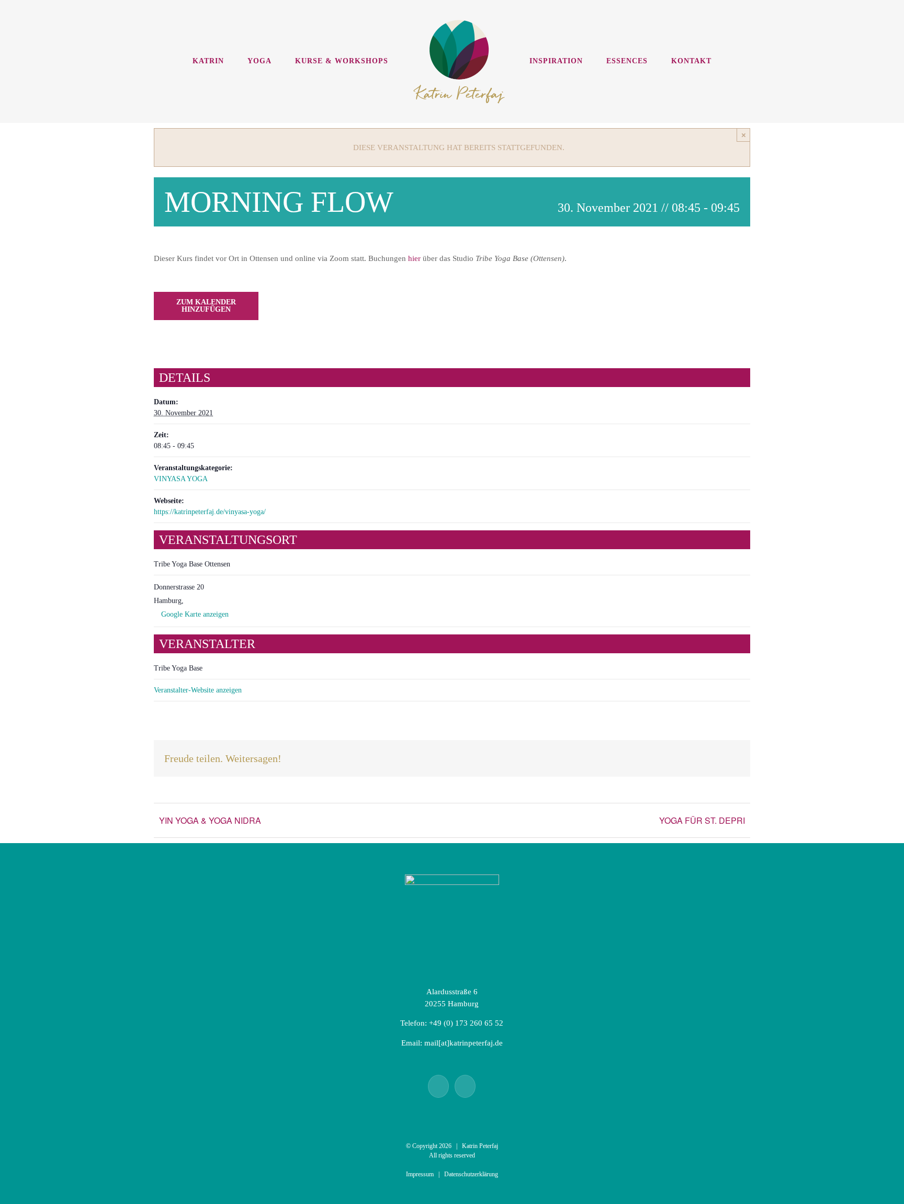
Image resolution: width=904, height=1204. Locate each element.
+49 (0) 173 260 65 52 (466, 1023)
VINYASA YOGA (181, 479)
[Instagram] (465, 1086)
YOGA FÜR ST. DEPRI (702, 820)
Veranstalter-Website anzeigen (198, 690)
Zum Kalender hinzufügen (206, 306)
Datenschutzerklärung (471, 1174)
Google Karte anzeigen (195, 614)
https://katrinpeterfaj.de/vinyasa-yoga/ (210, 512)
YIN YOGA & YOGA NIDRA (210, 820)
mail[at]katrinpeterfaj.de (463, 1043)
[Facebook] (438, 1086)
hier (414, 258)
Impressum (420, 1174)
